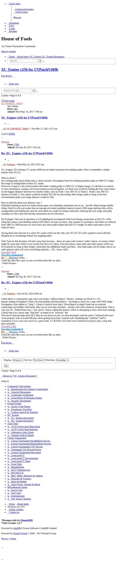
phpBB (16, 528)
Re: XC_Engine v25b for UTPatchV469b (27, 153)
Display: (8, 360)
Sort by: (29, 360)
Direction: (50, 360)
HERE (12, 134)
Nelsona (5, 142)
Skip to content (8, 51)
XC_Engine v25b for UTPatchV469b (29, 69)
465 (16, 109)
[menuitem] (23, 9)
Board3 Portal (20, 533)
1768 (16, 144)
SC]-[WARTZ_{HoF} (12, 103)
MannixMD (27, 520)
